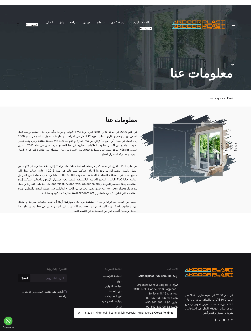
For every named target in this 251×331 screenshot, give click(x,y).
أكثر (205, 312)
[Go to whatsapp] (8, 321)
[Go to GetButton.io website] (8, 327)
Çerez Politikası (164, 312)
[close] (79, 313)
